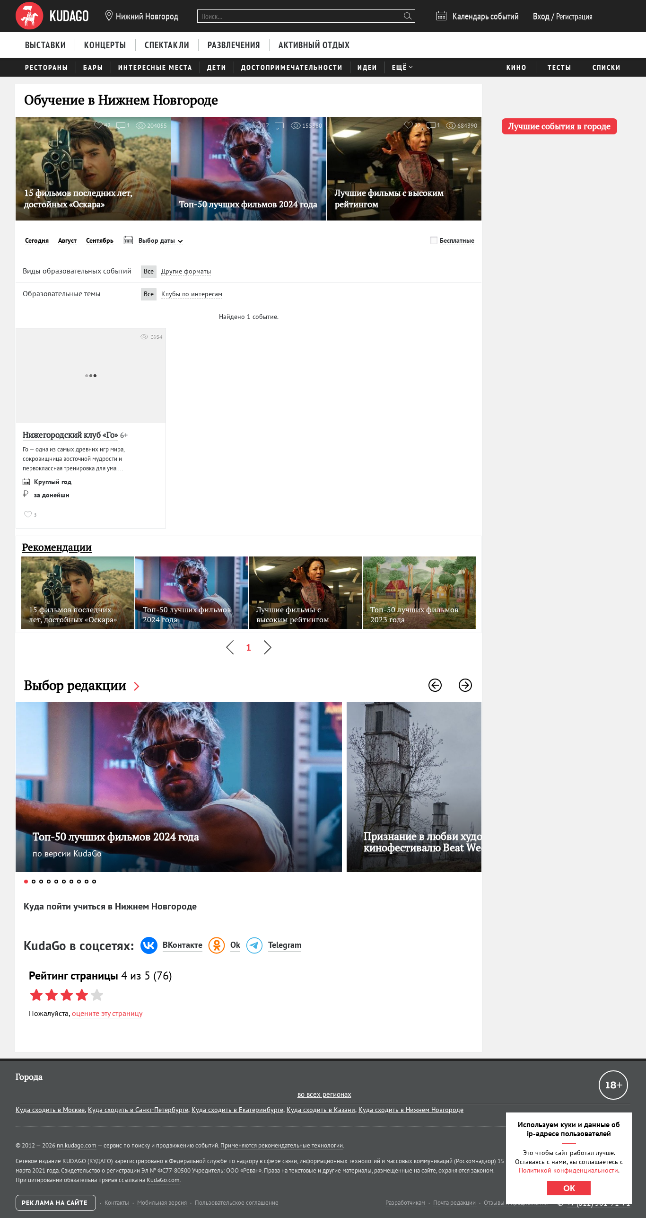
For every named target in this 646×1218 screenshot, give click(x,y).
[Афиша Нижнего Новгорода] (52, 16)
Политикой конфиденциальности (568, 1170)
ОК (569, 1188)
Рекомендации (57, 547)
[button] (435, 685)
